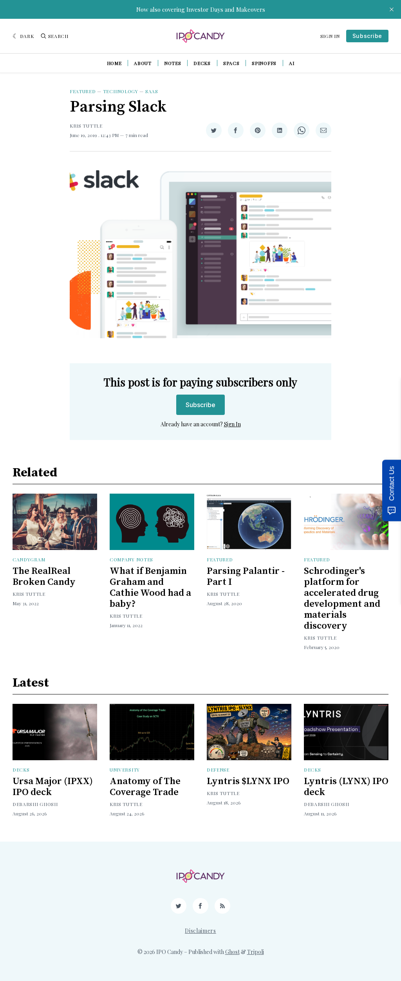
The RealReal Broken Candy (44, 576)
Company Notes (131, 559)
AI (291, 63)
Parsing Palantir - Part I (246, 576)
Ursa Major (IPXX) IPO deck (53, 786)
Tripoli (255, 952)
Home (114, 63)
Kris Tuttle (86, 126)
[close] (391, 9)
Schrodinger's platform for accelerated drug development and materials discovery (342, 598)
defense (218, 769)
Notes (172, 63)
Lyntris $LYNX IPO (248, 781)
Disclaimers (200, 930)
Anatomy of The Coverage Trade (145, 786)
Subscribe (367, 35)
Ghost (232, 952)
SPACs (231, 63)
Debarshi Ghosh (35, 804)
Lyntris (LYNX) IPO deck (346, 786)
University (125, 769)
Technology (120, 91)
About (143, 63)
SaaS (151, 91)
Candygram (29, 559)
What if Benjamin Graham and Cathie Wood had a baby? (150, 587)
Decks (202, 63)
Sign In (330, 36)
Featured (83, 91)
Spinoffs (264, 63)
